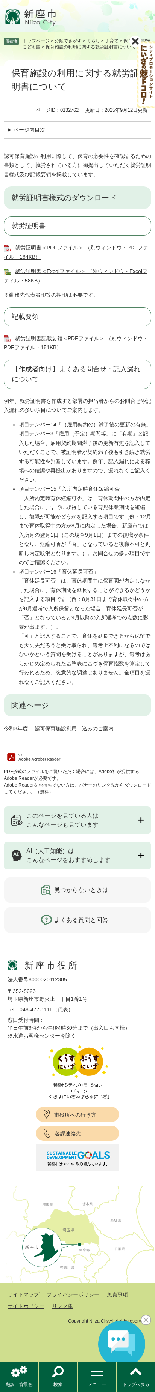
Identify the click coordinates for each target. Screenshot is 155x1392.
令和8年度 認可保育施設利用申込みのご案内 (59, 728)
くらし (93, 41)
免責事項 (117, 1294)
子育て (112, 41)
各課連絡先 (68, 1134)
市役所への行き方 (75, 1115)
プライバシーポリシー (73, 1294)
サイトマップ (23, 1294)
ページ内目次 (29, 130)
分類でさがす (68, 41)
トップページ (36, 41)
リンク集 (62, 1306)
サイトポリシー (26, 1306)
